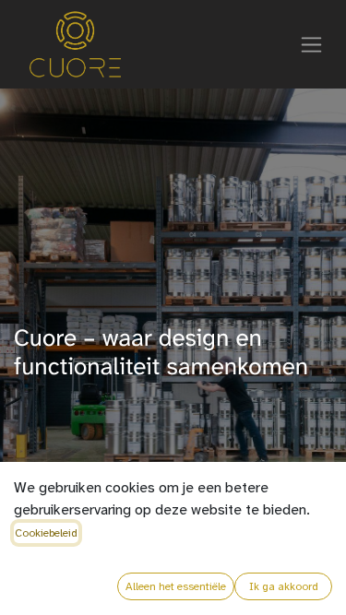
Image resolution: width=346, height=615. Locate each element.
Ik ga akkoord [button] (283, 586)
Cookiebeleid (46, 533)
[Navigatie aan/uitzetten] (311, 44)
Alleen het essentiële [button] (175, 586)
